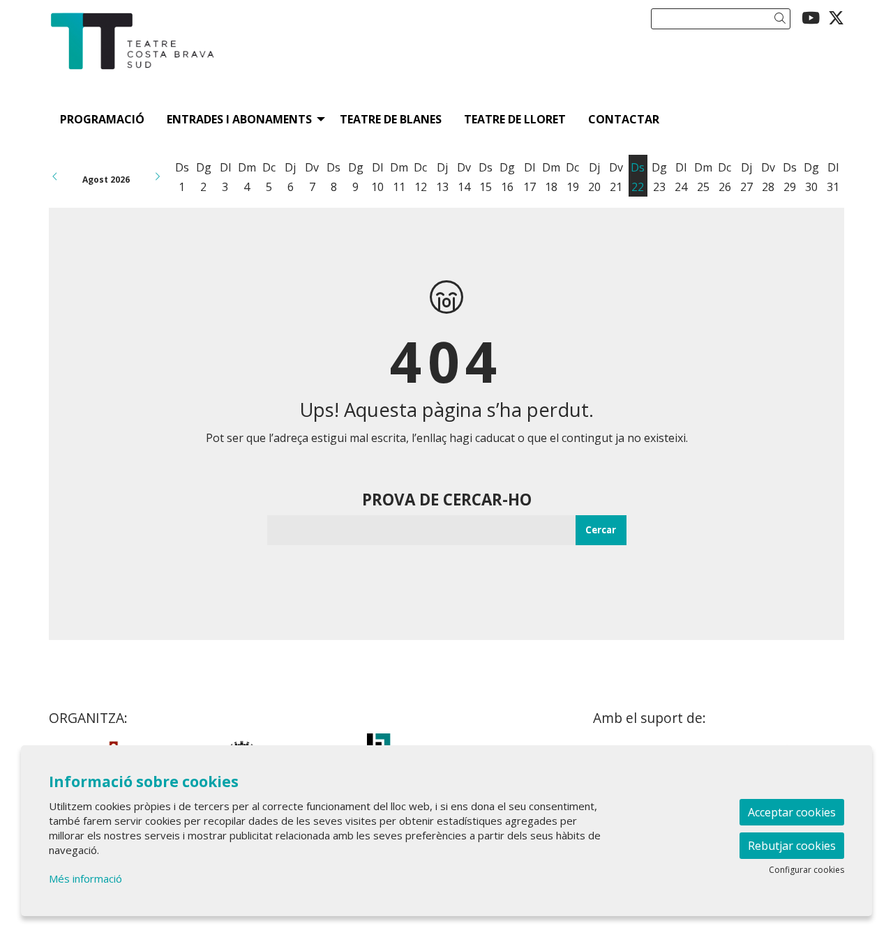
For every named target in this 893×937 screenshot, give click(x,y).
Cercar (600, 530)
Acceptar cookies (792, 812)
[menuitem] (811, 17)
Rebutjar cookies (792, 845)
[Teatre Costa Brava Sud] (174, 58)
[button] (782, 18)
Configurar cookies (806, 870)
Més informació (85, 878)
